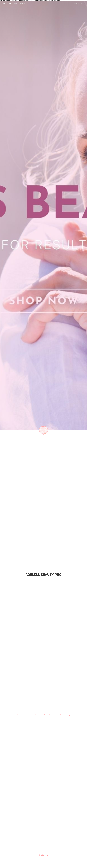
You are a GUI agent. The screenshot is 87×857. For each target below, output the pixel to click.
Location (15, 3)
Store (4, 3)
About (9, 3)
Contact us (22, 3)
